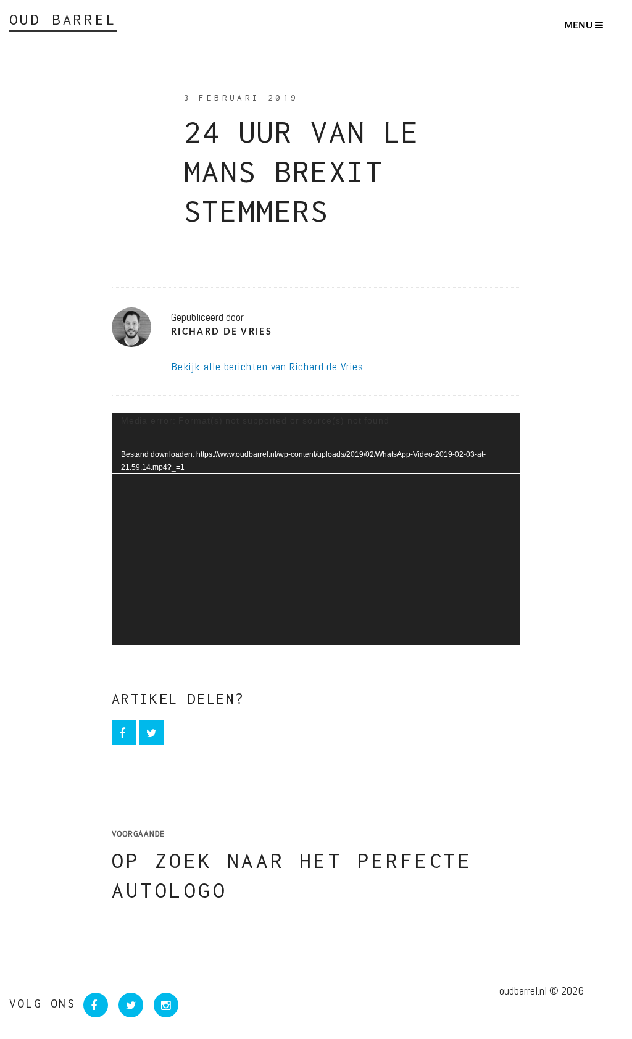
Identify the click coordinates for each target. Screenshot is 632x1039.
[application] (316, 529)
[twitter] (151, 733)
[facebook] (125, 733)
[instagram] (162, 1005)
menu (579, 25)
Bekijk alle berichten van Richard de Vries (267, 366)
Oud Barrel (63, 19)
